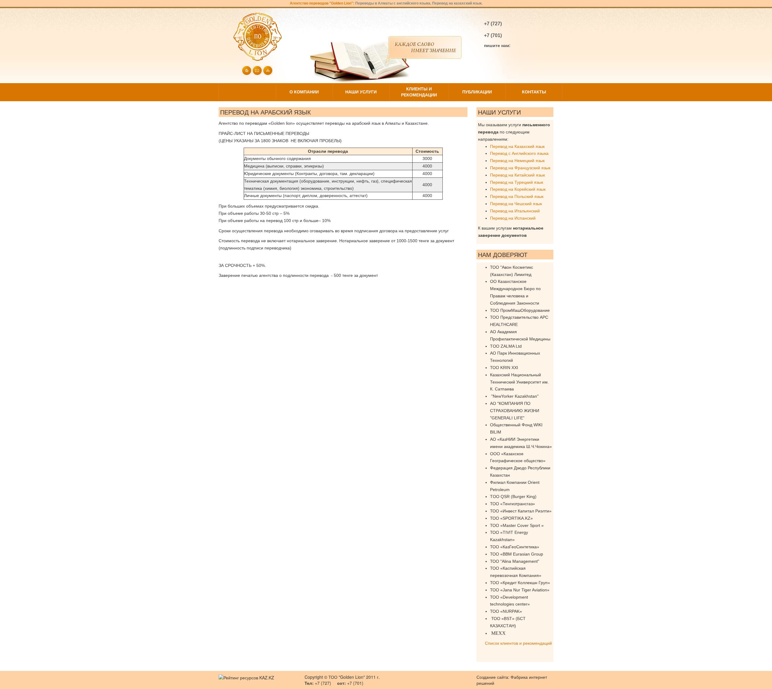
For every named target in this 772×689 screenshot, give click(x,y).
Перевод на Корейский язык (518, 189)
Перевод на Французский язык (520, 167)
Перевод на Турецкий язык (516, 182)
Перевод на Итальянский (515, 210)
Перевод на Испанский (513, 218)
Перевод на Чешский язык (516, 203)
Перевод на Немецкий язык (517, 160)
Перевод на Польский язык (516, 196)
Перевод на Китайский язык (517, 175)
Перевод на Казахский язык (517, 146)
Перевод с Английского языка (519, 153)
